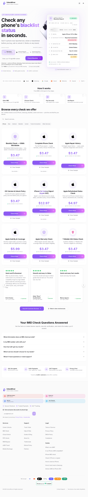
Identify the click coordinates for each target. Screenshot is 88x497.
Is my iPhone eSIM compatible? (54, 451)
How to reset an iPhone (52, 461)
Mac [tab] (9, 124)
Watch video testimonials (57, 308)
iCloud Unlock (7, 434)
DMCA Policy (49, 434)
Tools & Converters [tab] (35, 124)
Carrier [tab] (26, 124)
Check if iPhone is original (52, 458)
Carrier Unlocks (7, 427)
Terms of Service (50, 427)
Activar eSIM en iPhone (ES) (53, 469)
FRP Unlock (6, 438)
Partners (26, 449)
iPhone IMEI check (50, 454)
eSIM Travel (6, 445)
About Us (26, 438)
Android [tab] (14, 124)
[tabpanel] (44, 196)
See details (14, 171)
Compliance (48, 438)
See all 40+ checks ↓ (37, 47)
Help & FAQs (27, 431)
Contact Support (61, 489)
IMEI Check (6, 431)
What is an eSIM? (50, 447)
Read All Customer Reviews (31, 308)
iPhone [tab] (4, 124)
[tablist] (26, 124)
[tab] (8, 52)
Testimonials (27, 441)
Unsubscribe (26, 417)
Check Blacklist (33, 58)
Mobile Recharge (8, 449)
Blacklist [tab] (21, 124)
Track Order (27, 427)
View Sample (16, 167)
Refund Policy (28, 445)
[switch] (79, 3)
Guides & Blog (28, 434)
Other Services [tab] (46, 124)
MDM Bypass (6, 441)
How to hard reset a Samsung (53, 465)
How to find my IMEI (34, 66)
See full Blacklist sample (63, 69)
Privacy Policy (18, 417)
